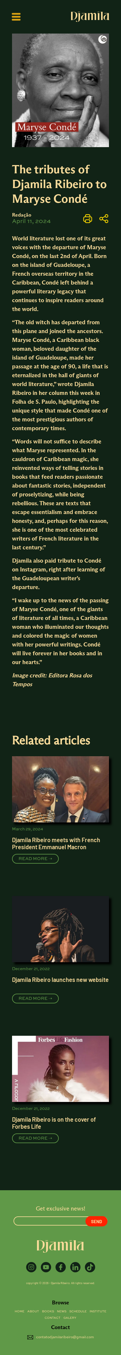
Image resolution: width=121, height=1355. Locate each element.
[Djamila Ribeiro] (90, 17)
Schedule (78, 1311)
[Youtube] (46, 1267)
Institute (98, 1311)
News (61, 1311)
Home (19, 1311)
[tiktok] (90, 1267)
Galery (69, 1317)
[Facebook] (61, 1267)
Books (48, 1311)
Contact (52, 1317)
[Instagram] (31, 1267)
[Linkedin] (75, 1267)
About (33, 1311)
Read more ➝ (35, 859)
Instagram (32, 569)
